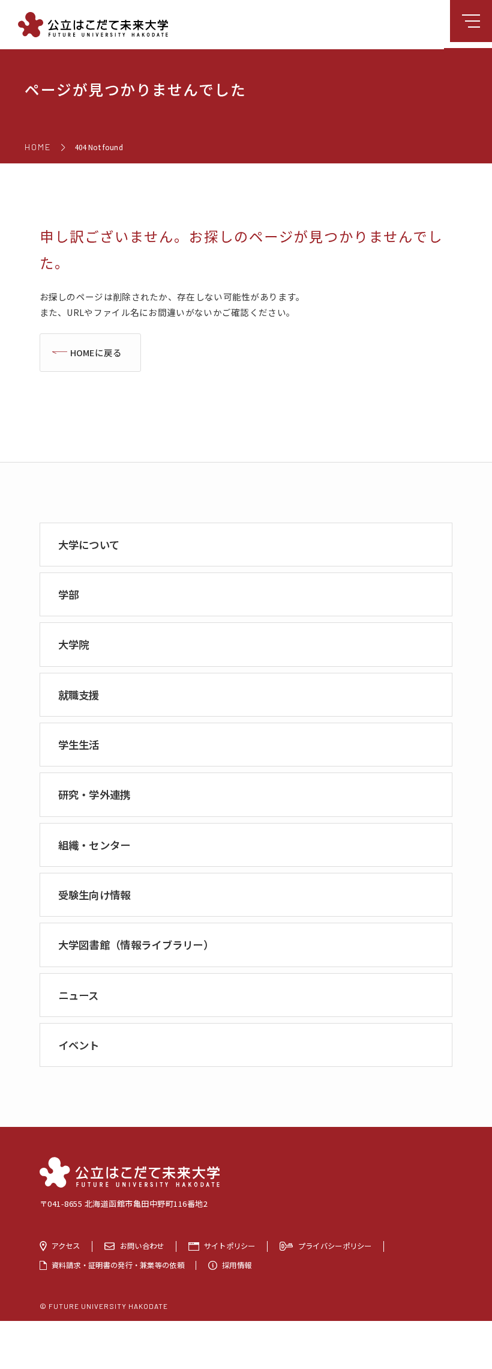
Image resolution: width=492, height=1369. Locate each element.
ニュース (78, 995)
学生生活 (79, 744)
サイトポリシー (230, 1246)
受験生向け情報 (94, 894)
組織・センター (94, 844)
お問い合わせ (142, 1246)
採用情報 (236, 1265)
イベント (79, 1044)
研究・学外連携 (94, 794)
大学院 (73, 644)
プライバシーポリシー (335, 1246)
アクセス (66, 1246)
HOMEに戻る (96, 352)
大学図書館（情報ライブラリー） (136, 944)
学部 (68, 594)
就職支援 (79, 694)
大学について (89, 544)
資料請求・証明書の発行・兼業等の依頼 (118, 1265)
